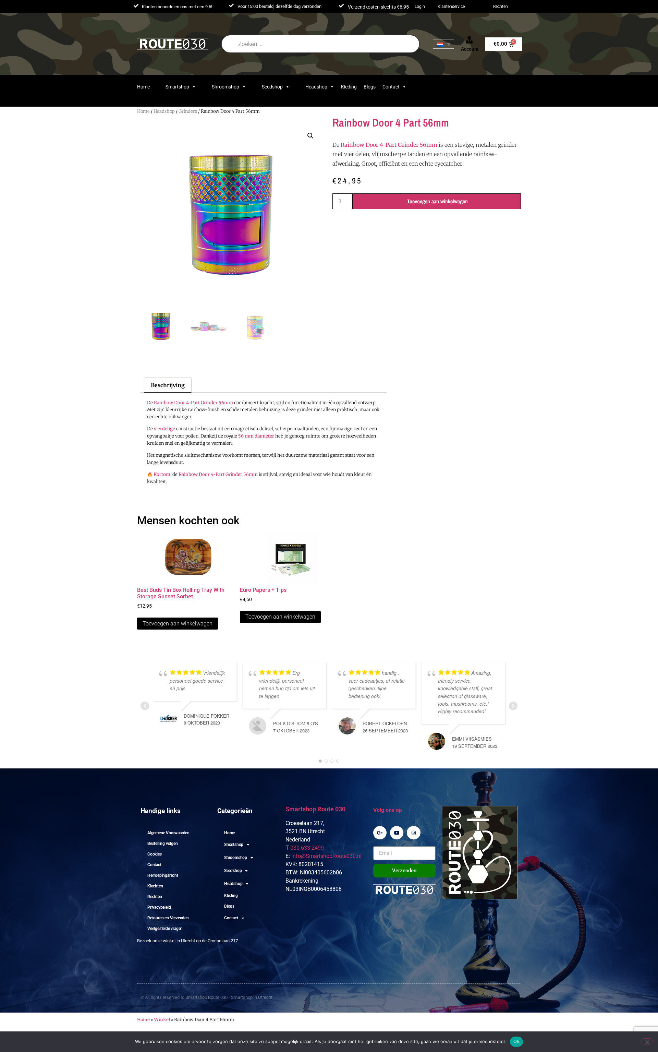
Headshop (316, 86)
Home (143, 86)
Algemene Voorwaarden (168, 832)
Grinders (188, 111)
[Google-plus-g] (380, 832)
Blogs (370, 86)
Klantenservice (451, 6)
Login (420, 6)
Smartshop (177, 86)
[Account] (469, 40)
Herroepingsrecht (162, 875)
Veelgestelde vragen (165, 928)
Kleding (349, 86)
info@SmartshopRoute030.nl (326, 856)
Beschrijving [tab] (168, 385)
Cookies (154, 854)
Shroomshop (225, 86)
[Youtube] (396, 832)
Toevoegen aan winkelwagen (437, 201)
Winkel (162, 1019)
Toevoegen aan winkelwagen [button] (177, 623)
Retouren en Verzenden (168, 918)
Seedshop (272, 86)
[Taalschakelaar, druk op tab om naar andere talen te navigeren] (443, 44)
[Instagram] (413, 832)
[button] (310, 136)
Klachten (155, 886)
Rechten (500, 6)
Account (470, 49)
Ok (516, 1041)
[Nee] (647, 1041)
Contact (391, 86)
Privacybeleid (159, 907)
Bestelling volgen (162, 843)
